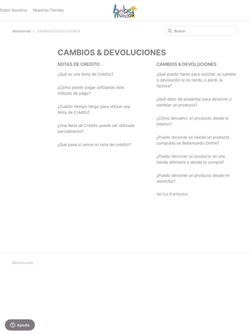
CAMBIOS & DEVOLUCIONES (186, 64)
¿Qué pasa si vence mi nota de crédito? (94, 144)
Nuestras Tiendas (48, 10)
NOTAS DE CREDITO (79, 64)
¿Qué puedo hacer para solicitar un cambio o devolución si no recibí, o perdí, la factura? (196, 80)
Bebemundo (22, 31)
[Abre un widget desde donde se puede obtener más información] (20, 325)
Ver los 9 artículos (172, 194)
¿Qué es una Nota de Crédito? (85, 74)
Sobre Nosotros (13, 10)
